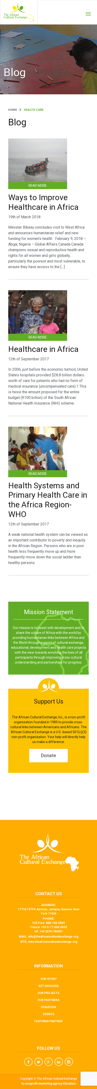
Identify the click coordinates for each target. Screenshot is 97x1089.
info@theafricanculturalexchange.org (53, 936)
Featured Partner (48, 1021)
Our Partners (48, 1000)
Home (12, 109)
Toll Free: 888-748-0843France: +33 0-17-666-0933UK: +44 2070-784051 (48, 927)
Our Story (48, 979)
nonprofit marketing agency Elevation (50, 1083)
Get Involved (48, 986)
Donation (48, 1007)
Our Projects (48, 993)
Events (48, 1014)
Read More (37, 185)
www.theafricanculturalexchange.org (52, 941)
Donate (48, 755)
